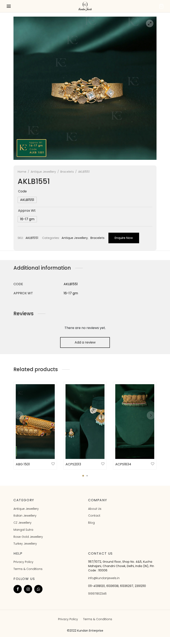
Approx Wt (27, 210)
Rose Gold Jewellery (28, 537)
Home (22, 172)
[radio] (27, 200)
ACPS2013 (73, 464)
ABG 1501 (23, 464)
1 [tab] (83, 476)
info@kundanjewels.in (104, 578)
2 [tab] (87, 475)
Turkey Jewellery (25, 544)
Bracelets (67, 172)
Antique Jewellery (43, 172)
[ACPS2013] (85, 421)
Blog (91, 523)
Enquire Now (124, 238)
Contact (94, 516)
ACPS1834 (123, 464)
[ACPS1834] (134, 421)
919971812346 (97, 594)
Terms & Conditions (27, 569)
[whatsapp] (38, 589)
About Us (94, 509)
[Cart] (161, 6)
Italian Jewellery (24, 516)
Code (22, 191)
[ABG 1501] (35, 421)
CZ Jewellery (22, 523)
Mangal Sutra (23, 530)
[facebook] (17, 589)
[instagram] (28, 589)
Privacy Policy (23, 562)
